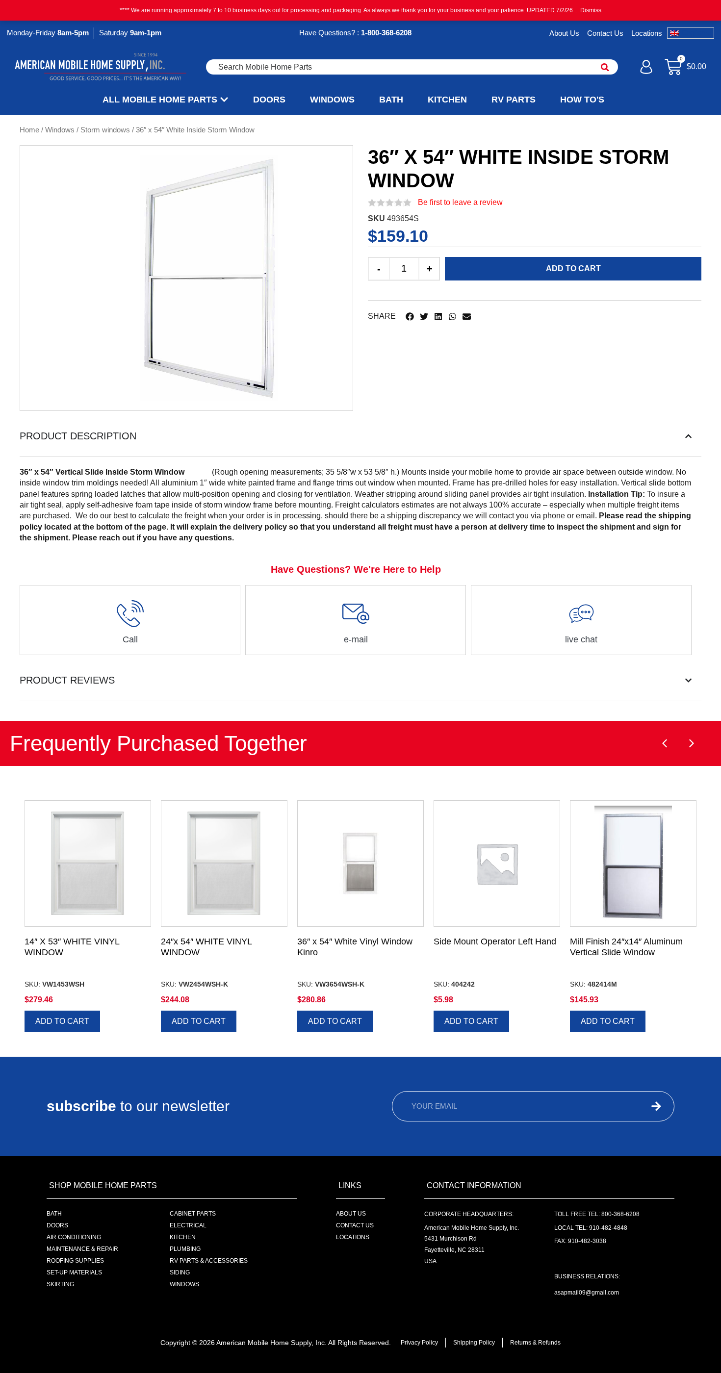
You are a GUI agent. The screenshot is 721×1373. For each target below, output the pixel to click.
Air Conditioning (74, 1237)
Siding (180, 1272)
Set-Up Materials (74, 1272)
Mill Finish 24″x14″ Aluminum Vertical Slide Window (626, 947)
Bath (54, 1213)
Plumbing (185, 1249)
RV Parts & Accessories (209, 1260)
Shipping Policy (474, 1342)
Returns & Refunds (535, 1342)
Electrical (188, 1225)
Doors (57, 1225)
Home (29, 130)
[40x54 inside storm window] (209, 278)
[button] (410, 316)
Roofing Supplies (75, 1260)
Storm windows (105, 130)
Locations (646, 33)
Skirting (60, 1284)
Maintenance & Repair (82, 1249)
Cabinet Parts (193, 1213)
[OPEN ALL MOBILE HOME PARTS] (224, 99)
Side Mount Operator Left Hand (495, 941)
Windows (60, 130)
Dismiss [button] (590, 10)
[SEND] (638, 1106)
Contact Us (605, 33)
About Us (564, 33)
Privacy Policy (419, 1342)
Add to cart (573, 268)
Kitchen (183, 1237)
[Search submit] (605, 67)
